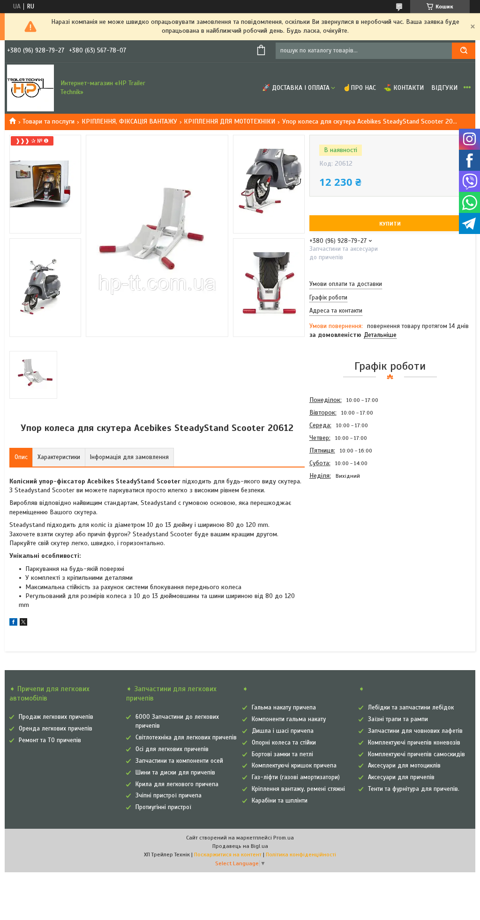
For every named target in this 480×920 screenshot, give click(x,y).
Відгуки (444, 88)
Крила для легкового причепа (176, 784)
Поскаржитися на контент (228, 854)
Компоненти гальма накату (289, 719)
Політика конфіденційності (301, 854)
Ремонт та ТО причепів (50, 740)
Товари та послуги (48, 121)
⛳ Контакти (403, 88)
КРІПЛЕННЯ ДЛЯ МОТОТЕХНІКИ (229, 121)
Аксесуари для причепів (401, 777)
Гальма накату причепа (284, 707)
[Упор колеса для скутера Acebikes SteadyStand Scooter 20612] (342, 532)
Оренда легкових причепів (55, 728)
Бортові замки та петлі (282, 754)
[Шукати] (463, 51)
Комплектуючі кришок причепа (294, 765)
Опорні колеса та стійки (284, 742)
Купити (390, 223)
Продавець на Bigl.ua (240, 846)
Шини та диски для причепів (175, 772)
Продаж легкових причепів (56, 717)
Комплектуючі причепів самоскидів (416, 754)
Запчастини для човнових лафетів (415, 731)
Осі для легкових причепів (172, 749)
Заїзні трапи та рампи (398, 719)
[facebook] (13, 624)
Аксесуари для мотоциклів (404, 765)
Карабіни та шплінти (280, 800)
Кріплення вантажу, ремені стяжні (298, 789)
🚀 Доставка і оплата (296, 88)
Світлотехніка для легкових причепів (186, 737)
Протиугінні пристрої (163, 807)
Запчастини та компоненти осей (179, 761)
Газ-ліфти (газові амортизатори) (296, 777)
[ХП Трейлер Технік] (30, 88)
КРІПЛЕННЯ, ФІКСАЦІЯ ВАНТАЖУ (129, 121)
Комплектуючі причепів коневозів (414, 742)
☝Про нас (359, 88)
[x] (23, 624)
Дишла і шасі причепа (283, 731)
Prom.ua (283, 837)
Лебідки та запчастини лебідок (411, 707)
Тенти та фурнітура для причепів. (413, 789)
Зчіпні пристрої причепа (168, 795)
